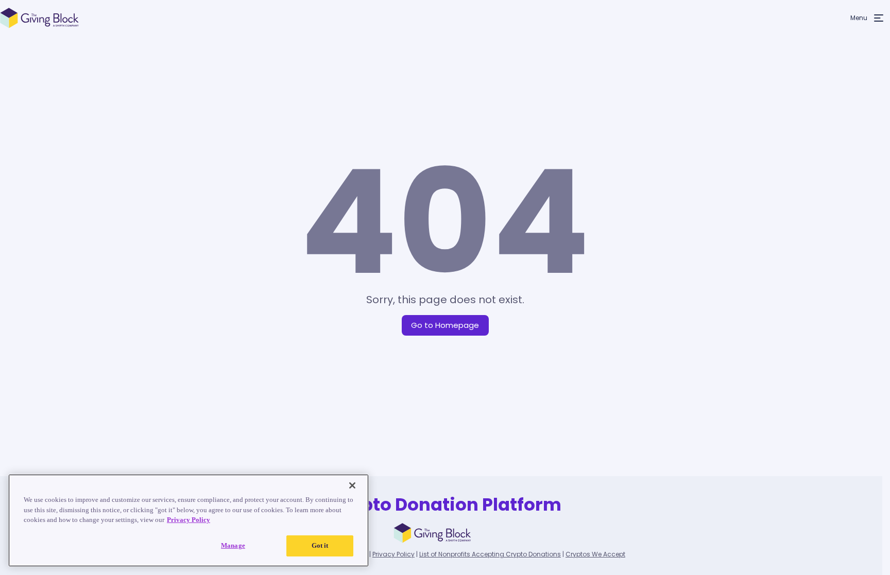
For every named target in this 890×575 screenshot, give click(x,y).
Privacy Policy (393, 554)
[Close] (352, 485)
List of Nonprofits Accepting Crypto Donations (490, 554)
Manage (233, 545)
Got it (320, 545)
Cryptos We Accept (595, 554)
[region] (188, 520)
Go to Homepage (445, 325)
